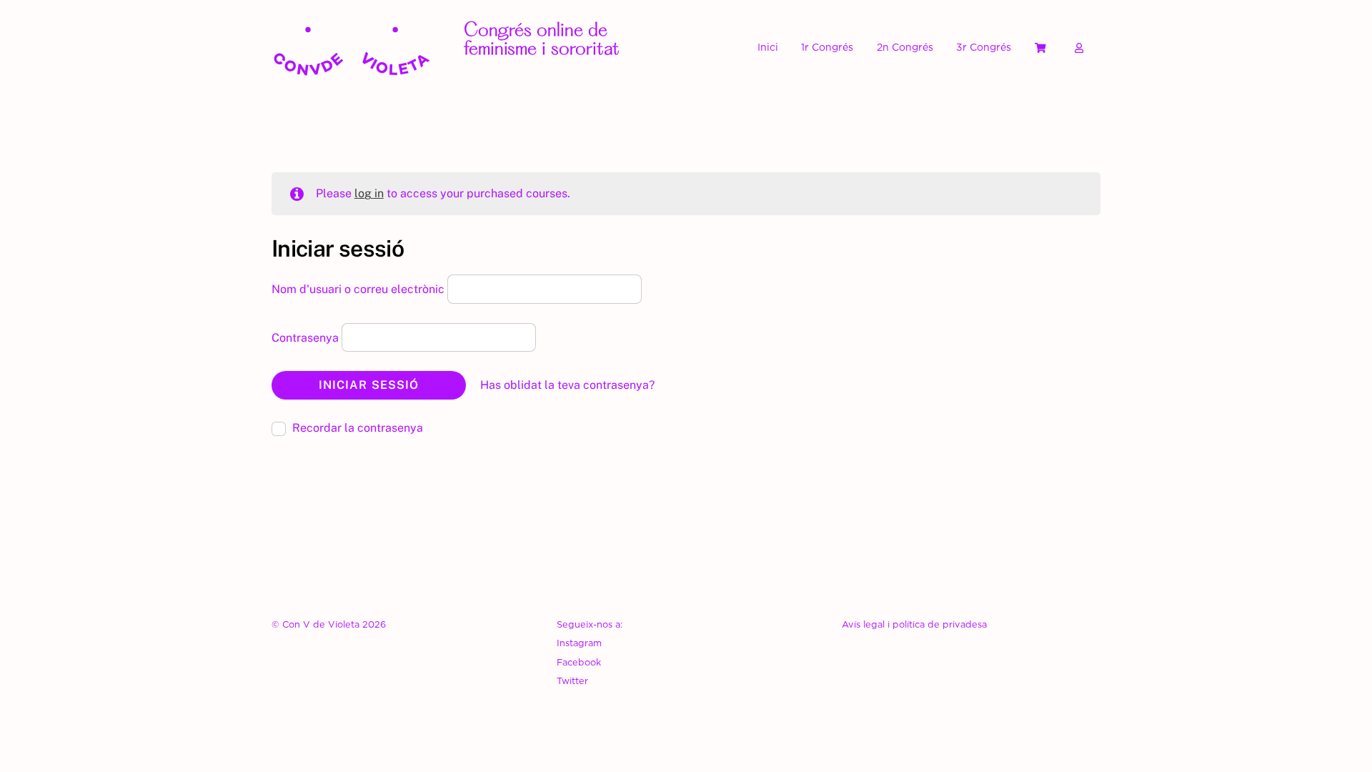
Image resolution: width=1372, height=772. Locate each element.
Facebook (579, 662)
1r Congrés (827, 46)
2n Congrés (905, 46)
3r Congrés (983, 46)
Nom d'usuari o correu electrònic (359, 289)
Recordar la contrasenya (356, 428)
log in (369, 193)
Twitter (572, 681)
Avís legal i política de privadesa (914, 624)
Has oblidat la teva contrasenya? (567, 385)
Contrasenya (307, 337)
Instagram (579, 643)
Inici (767, 46)
